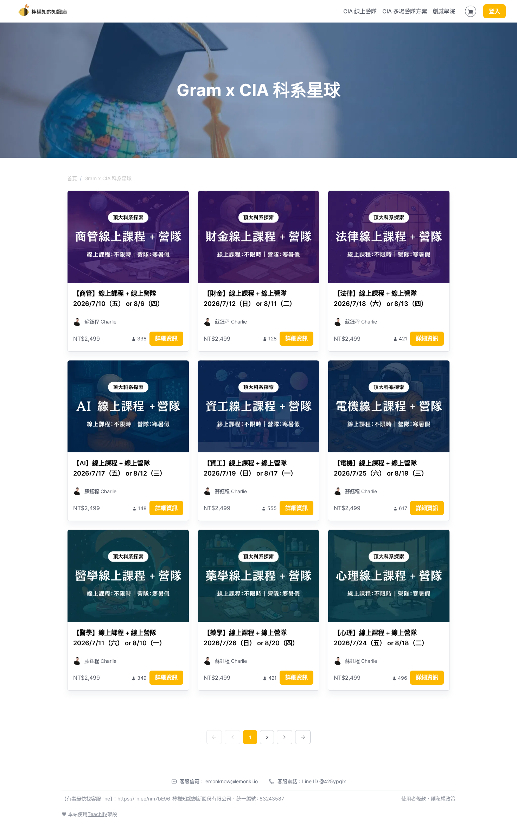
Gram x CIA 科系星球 (108, 178)
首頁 (72, 178)
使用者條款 (413, 799)
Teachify (97, 814)
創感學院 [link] (444, 11)
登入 (494, 11)
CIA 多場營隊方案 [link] (404, 11)
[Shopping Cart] (470, 11)
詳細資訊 (166, 338)
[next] (284, 737)
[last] (303, 737)
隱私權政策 (443, 799)
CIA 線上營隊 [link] (360, 11)
